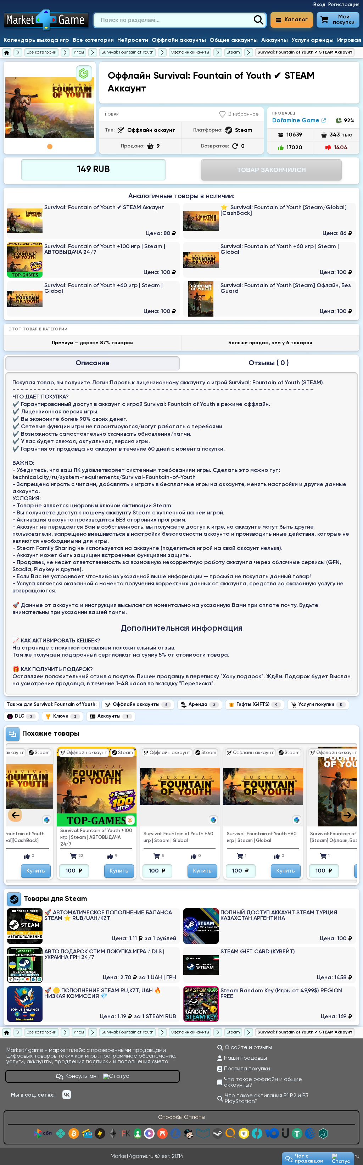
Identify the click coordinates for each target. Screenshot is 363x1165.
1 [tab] (49, 146)
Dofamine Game (295, 121)
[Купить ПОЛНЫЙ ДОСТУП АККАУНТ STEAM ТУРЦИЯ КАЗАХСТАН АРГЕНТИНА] (269, 926)
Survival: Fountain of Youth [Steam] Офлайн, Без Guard (258, 837)
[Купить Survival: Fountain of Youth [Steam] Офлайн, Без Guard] (269, 299)
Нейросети (132, 40)
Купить (36, 871)
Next (348, 815)
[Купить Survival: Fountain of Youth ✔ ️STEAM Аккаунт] (93, 221)
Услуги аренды (312, 40)
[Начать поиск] (258, 20)
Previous (15, 815)
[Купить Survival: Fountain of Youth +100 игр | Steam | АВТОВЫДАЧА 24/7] (93, 260)
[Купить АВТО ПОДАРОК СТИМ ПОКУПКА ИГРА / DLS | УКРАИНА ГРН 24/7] (93, 965)
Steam (76, 899)
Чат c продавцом (309, 1159)
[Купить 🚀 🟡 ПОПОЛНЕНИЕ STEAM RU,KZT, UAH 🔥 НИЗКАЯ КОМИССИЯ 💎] (93, 1004)
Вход (319, 4)
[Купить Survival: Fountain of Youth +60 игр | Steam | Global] (269, 260)
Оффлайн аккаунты (179, 40)
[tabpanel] (49, 107)
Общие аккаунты (234, 40)
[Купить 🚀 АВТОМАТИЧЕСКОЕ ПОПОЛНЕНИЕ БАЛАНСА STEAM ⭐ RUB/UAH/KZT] (93, 926)
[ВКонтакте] (67, 1095)
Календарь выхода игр (36, 40)
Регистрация (343, 4)
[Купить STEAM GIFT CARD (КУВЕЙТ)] (269, 965)
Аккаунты (274, 40)
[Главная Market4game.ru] (47, 30)
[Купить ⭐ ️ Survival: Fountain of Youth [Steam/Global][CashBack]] (269, 221)
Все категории (93, 40)
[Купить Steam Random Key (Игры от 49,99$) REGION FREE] (269, 1004)
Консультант (83, 1076)
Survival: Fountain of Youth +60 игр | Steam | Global (95, 837)
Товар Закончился (271, 169)
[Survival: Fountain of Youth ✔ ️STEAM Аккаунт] (49, 108)
